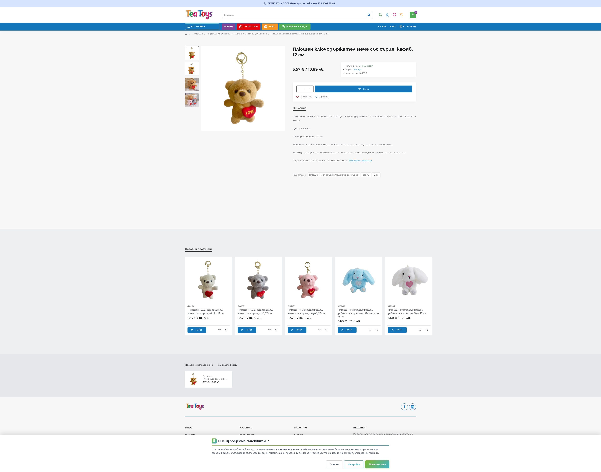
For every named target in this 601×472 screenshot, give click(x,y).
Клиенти (246, 427)
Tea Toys (357, 69)
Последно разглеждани (199, 364)
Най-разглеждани (227, 364)
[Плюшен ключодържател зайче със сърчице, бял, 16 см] (409, 280)
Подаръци (197, 33)
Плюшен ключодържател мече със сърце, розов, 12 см (306, 311)
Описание (299, 108)
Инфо (188, 427)
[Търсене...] (369, 15)
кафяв (365, 175)
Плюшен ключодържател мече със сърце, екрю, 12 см (205, 311)
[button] (192, 47)
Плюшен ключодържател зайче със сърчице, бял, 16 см (407, 311)
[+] (310, 89)
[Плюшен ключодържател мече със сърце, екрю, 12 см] (208, 280)
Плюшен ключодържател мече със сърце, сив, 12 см (255, 311)
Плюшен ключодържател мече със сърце (333, 175)
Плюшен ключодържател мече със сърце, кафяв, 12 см (215, 377)
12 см (376, 175)
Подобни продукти (198, 249)
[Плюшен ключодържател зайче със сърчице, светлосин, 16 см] (358, 280)
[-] (299, 89)
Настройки (354, 464)
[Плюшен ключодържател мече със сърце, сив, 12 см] (258, 280)
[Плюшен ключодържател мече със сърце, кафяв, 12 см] (193, 379)
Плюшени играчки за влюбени (250, 33)
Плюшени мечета (360, 160)
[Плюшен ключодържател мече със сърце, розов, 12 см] (308, 280)
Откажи (334, 464)
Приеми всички (377, 464)
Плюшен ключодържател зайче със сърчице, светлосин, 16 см (359, 313)
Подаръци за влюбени (218, 33)
